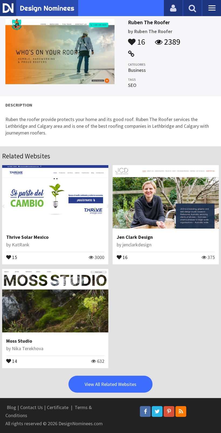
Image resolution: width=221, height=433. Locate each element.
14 (14, 360)
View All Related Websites (110, 384)
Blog (11, 407)
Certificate (57, 407)
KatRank (20, 245)
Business (137, 70)
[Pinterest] (169, 411)
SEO (132, 85)
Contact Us (31, 407)
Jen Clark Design (135, 237)
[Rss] (180, 411)
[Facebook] (145, 411)
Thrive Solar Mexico (27, 237)
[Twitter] (157, 411)
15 (14, 257)
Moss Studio (19, 341)
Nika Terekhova (27, 348)
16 (140, 39)
